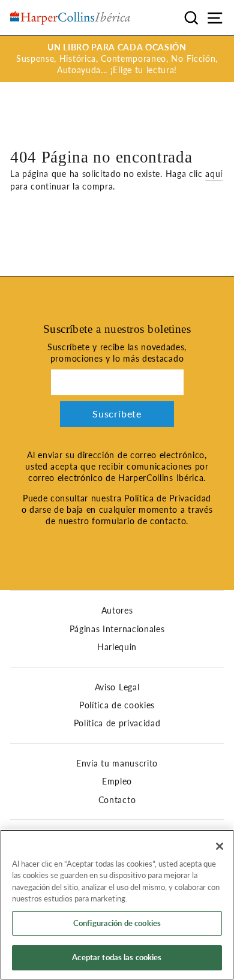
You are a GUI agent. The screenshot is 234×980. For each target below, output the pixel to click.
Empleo (117, 781)
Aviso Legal (117, 687)
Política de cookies (117, 705)
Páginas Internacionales (117, 629)
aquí (214, 174)
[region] (117, 904)
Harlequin (117, 647)
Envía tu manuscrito (117, 763)
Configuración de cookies (117, 923)
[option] (117, 59)
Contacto (117, 800)
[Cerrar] (219, 846)
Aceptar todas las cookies (116, 957)
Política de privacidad (117, 723)
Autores (117, 610)
